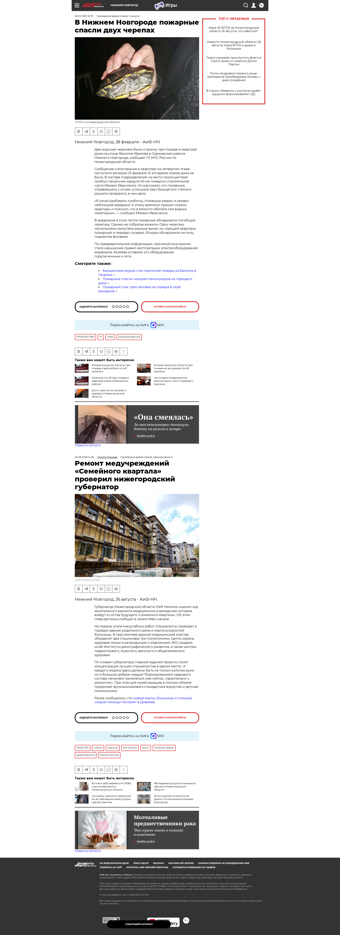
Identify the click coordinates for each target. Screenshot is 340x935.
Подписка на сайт (111, 867)
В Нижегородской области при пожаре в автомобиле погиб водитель (111, 368)
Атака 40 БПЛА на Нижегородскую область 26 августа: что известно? (234, 29)
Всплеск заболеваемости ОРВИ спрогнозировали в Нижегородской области (111, 786)
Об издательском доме (114, 863)
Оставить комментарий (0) (170, 306)
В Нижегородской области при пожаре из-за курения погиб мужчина (173, 368)
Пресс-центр (141, 863)
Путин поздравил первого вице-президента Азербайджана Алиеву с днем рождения (234, 77)
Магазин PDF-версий (181, 863)
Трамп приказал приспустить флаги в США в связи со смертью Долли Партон (233, 61)
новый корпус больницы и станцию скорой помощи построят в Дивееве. (143, 700)
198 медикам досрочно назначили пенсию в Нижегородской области (175, 786)
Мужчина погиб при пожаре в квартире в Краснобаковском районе (110, 381)
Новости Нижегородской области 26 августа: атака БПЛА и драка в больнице (234, 45)
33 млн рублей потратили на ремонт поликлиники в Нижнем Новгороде (173, 799)
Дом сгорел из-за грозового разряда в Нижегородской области (109, 393)
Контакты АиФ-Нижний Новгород (147, 867)
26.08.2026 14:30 (84, 457)
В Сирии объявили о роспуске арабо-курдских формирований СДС (233, 92)
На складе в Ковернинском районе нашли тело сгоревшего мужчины (173, 381)
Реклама (158, 863)
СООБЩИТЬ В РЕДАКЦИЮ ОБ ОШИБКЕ (194, 867)
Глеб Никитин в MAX (87, 579)
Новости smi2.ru (88, 445)
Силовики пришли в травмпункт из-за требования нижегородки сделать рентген (112, 799)
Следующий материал (139, 924)
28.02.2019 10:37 (84, 16)
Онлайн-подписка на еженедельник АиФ (223, 863)
